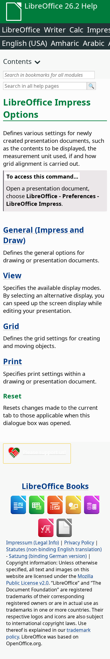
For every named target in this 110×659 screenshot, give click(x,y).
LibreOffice (21, 29)
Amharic (65, 43)
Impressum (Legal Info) (32, 542)
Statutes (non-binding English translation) (54, 549)
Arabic (94, 43)
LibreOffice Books (55, 486)
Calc (76, 29)
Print (12, 361)
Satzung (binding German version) (48, 556)
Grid (11, 326)
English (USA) (24, 43)
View (12, 275)
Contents (17, 61)
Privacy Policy (79, 542)
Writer (55, 29)
